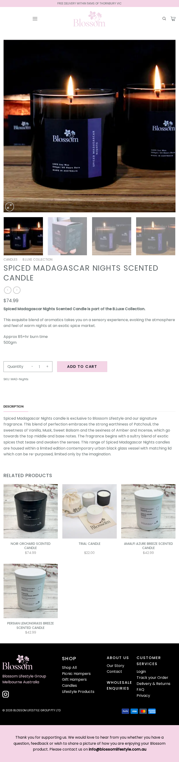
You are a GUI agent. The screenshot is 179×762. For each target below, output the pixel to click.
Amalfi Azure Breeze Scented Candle (148, 546)
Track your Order (152, 677)
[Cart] (173, 18)
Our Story (115, 665)
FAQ (140, 689)
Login (141, 671)
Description (13, 406)
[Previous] (13, 126)
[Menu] (35, 18)
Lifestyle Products (78, 691)
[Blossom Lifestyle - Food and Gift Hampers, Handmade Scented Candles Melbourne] (89, 19)
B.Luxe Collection (37, 259)
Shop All (69, 667)
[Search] (164, 18)
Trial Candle (89, 544)
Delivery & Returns (153, 683)
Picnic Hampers (76, 673)
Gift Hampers (74, 679)
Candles (69, 685)
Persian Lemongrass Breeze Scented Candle (30, 625)
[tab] (15, 406)
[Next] (166, 126)
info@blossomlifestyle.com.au (117, 749)
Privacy (143, 695)
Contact (114, 671)
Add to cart (82, 366)
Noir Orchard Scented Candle (31, 546)
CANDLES (10, 259)
